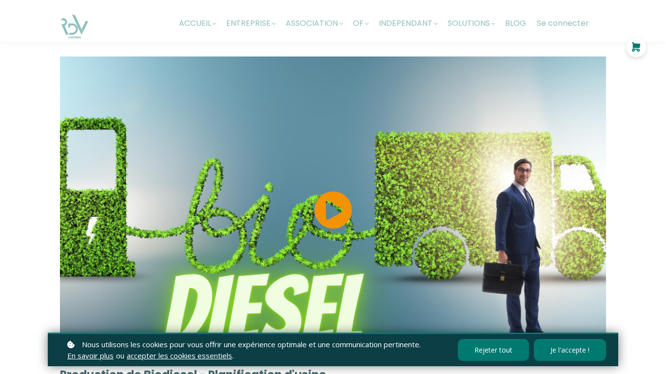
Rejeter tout (493, 350)
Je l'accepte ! (569, 350)
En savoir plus (90, 355)
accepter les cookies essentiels (179, 355)
